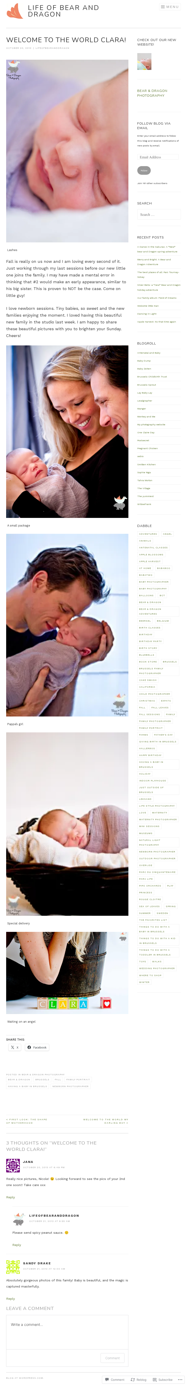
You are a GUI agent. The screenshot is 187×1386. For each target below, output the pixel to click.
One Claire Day (145, 432)
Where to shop (150, 975)
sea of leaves (149, 906)
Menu (172, 7)
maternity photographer (158, 819)
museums (146, 833)
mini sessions (149, 826)
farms (143, 735)
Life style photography (157, 806)
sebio (140, 456)
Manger (141, 408)
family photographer (155, 721)
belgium (163, 621)
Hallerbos (147, 748)
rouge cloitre (150, 899)
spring (171, 906)
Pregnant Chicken (147, 448)
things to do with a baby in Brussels (154, 929)
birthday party (150, 641)
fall (58, 1079)
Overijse (145, 865)
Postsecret (143, 440)
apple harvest (150, 561)
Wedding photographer (157, 968)
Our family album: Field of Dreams (157, 298)
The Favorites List (153, 920)
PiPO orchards (150, 885)
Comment (112, 1358)
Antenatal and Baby (148, 353)
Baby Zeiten (144, 368)
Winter (144, 982)
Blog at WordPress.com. (25, 1378)
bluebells (146, 655)
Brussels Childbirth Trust (152, 376)
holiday (145, 774)
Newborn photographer (70, 1086)
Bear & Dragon (19, 1079)
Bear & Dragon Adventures (150, 611)
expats (166, 700)
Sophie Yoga (144, 472)
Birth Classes (150, 627)
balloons (146, 595)
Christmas (147, 700)
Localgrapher (144, 400)
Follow (144, 170)
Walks (157, 961)
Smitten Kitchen (146, 464)
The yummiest (145, 496)
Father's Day (163, 735)
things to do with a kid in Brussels (157, 940)
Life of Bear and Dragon (63, 11)
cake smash (148, 680)
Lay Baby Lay (144, 392)
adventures (148, 534)
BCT (162, 595)
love (142, 812)
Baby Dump (144, 360)
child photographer (154, 694)
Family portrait (78, 1079)
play (170, 885)
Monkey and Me (146, 416)
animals (145, 540)
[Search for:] (159, 215)
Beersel (145, 621)
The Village (143, 488)
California (147, 687)
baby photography (153, 588)
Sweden (162, 913)
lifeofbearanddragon (52, 48)
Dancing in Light (146, 314)
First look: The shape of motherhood (26, 1121)
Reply (10, 1197)
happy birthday (150, 755)
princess (145, 892)
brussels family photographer (151, 671)
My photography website (151, 424)
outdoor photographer (157, 858)
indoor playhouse (152, 780)
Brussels (42, 1079)
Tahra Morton (144, 480)
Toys (142, 961)
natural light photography (150, 842)
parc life (146, 879)
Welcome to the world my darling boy (105, 1121)
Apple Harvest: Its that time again (156, 321)
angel (167, 534)
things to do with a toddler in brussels (155, 952)
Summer (145, 913)
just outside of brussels (151, 789)
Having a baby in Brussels (27, 1086)
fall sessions (149, 714)
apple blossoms (151, 554)
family (170, 714)
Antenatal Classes (153, 547)
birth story (148, 648)
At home (145, 568)
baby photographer (154, 582)
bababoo (163, 568)
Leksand (145, 799)
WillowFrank (144, 504)
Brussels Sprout (146, 385)
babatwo (146, 575)
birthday (145, 634)
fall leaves (160, 707)
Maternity (159, 812)
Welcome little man (148, 306)
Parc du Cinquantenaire (157, 872)
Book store (148, 661)
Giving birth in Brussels (158, 741)
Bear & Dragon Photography (43, 1074)
